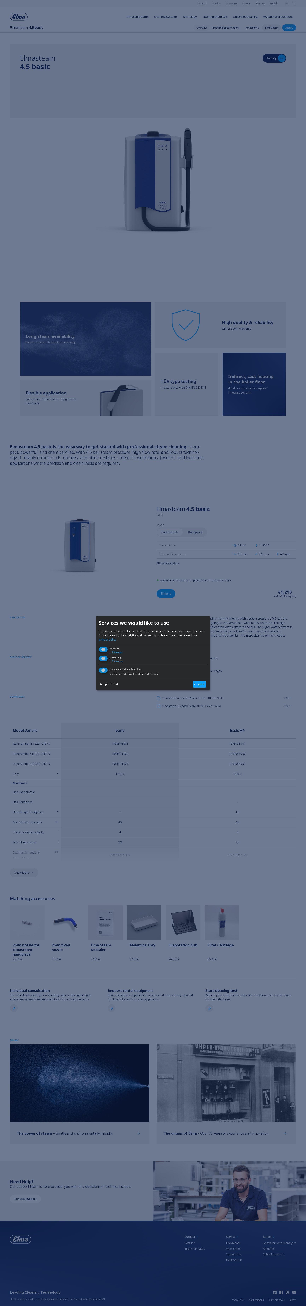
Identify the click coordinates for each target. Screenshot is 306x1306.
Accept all (199, 684)
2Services (116, 661)
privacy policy (107, 639)
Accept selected (109, 684)
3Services (116, 652)
